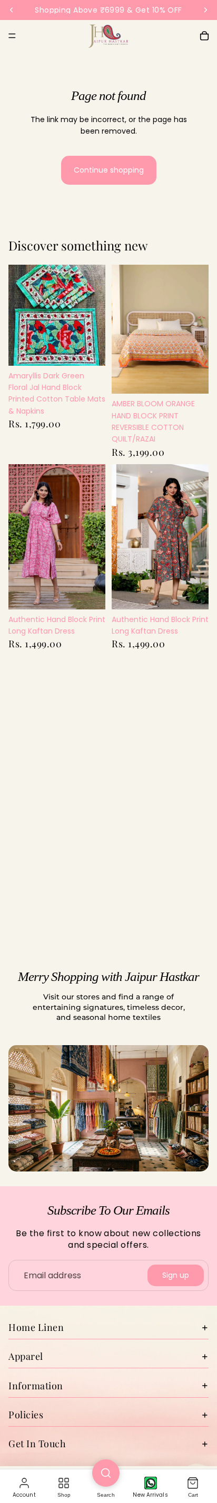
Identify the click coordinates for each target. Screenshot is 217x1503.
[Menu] (12, 36)
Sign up (175, 1275)
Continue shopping (109, 170)
